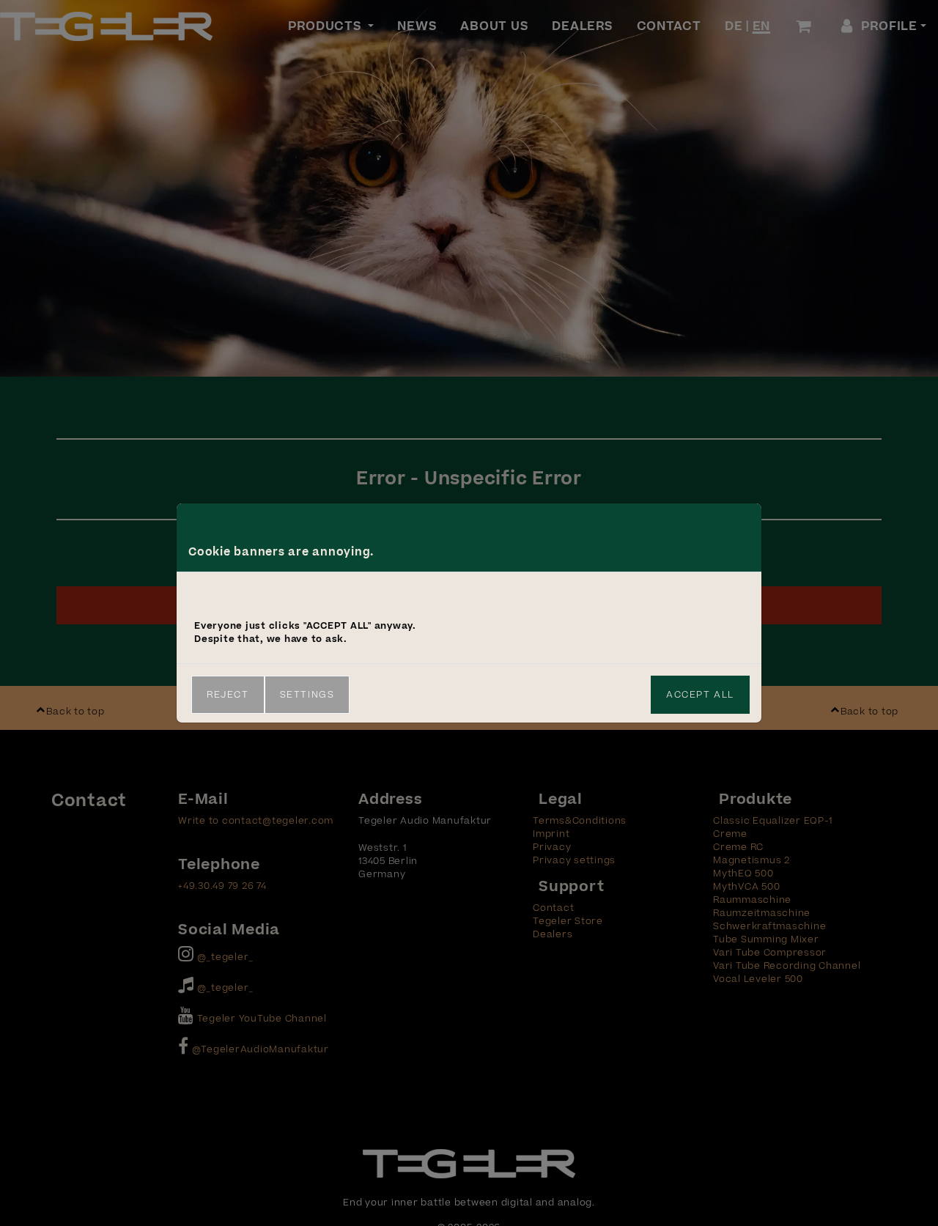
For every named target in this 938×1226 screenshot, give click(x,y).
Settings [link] (307, 694)
